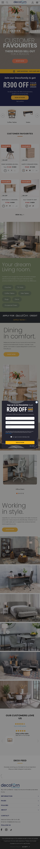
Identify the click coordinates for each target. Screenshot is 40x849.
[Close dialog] (37, 402)
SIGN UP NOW (20, 442)
